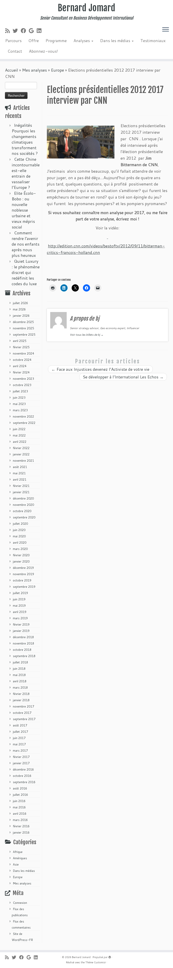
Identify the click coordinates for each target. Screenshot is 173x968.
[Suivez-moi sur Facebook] (25, 30)
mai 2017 (19, 744)
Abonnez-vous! (43, 51)
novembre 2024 (23, 353)
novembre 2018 (23, 643)
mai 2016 (19, 807)
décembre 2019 (23, 568)
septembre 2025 (24, 334)
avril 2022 (19, 442)
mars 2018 (20, 687)
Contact (14, 51)
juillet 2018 (20, 662)
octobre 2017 (22, 713)
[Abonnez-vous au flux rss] (9, 30)
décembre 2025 (23, 322)
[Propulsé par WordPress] (109, 956)
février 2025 (21, 347)
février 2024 (21, 372)
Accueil (11, 70)
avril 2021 (19, 479)
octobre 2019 (22, 580)
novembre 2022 (23, 416)
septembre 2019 (24, 587)
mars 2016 (20, 820)
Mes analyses (34, 70)
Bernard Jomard (86, 7)
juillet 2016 (20, 795)
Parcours (13, 40)
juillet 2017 (20, 732)
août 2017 (20, 725)
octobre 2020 (22, 511)
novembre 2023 (23, 379)
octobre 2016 (22, 776)
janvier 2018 (21, 700)
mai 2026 (19, 309)
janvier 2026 (21, 316)
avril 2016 (19, 814)
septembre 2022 (24, 423)
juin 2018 (19, 669)
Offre (33, 40)
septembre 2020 (24, 517)
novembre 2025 (23, 328)
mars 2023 (20, 410)
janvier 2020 (21, 561)
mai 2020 (19, 536)
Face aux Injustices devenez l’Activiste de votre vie (100, 369)
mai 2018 (19, 675)
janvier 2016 (21, 832)
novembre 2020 (23, 505)
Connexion (20, 903)
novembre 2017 (23, 706)
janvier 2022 (21, 454)
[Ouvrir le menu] (165, 29)
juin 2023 (19, 398)
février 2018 (21, 694)
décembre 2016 (23, 769)
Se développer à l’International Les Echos (123, 377)
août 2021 (20, 467)
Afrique (18, 852)
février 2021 (21, 486)
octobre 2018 (22, 650)
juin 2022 (19, 429)
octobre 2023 (22, 385)
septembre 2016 (24, 782)
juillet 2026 (20, 303)
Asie (16, 864)
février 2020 (21, 555)
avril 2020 (19, 543)
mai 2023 (19, 404)
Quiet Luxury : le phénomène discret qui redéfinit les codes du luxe (26, 272)
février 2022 (21, 448)
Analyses (82, 40)
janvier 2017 (21, 763)
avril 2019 (19, 612)
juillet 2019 (20, 593)
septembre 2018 (24, 656)
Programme (56, 40)
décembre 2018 (23, 637)
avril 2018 (19, 681)
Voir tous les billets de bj (86, 335)
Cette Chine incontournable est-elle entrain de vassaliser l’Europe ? (26, 173)
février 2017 (21, 757)
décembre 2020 (23, 498)
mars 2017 (20, 751)
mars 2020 (20, 549)
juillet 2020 (20, 524)
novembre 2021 (23, 461)
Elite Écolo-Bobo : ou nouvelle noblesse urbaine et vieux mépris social (24, 210)
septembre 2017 (24, 719)
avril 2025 (19, 341)
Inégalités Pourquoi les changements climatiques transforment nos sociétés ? (25, 139)
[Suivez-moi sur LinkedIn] (40, 30)
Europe (57, 70)
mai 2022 (19, 435)
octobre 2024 (22, 360)
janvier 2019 (21, 631)
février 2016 (21, 826)
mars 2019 (20, 618)
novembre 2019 (23, 574)
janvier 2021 (21, 492)
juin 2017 (19, 738)
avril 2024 (19, 366)
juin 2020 (19, 530)
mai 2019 (19, 606)
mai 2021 (19, 473)
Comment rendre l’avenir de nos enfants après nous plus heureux (25, 244)
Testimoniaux (153, 40)
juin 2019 (19, 599)
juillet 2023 (20, 391)
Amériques (20, 858)
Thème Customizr (95, 962)
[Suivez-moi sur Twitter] (17, 30)
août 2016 (20, 788)
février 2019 (21, 624)
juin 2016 (19, 801)
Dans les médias (115, 40)
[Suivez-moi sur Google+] (33, 30)
